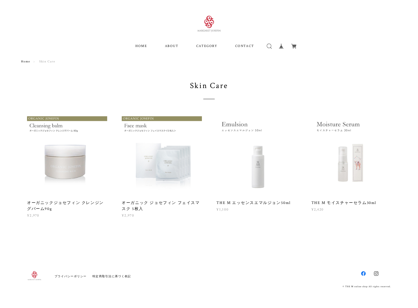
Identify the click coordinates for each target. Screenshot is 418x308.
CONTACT (244, 46)
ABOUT (172, 46)
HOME (141, 46)
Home (25, 62)
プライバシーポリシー (71, 276)
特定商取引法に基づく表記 (111, 276)
